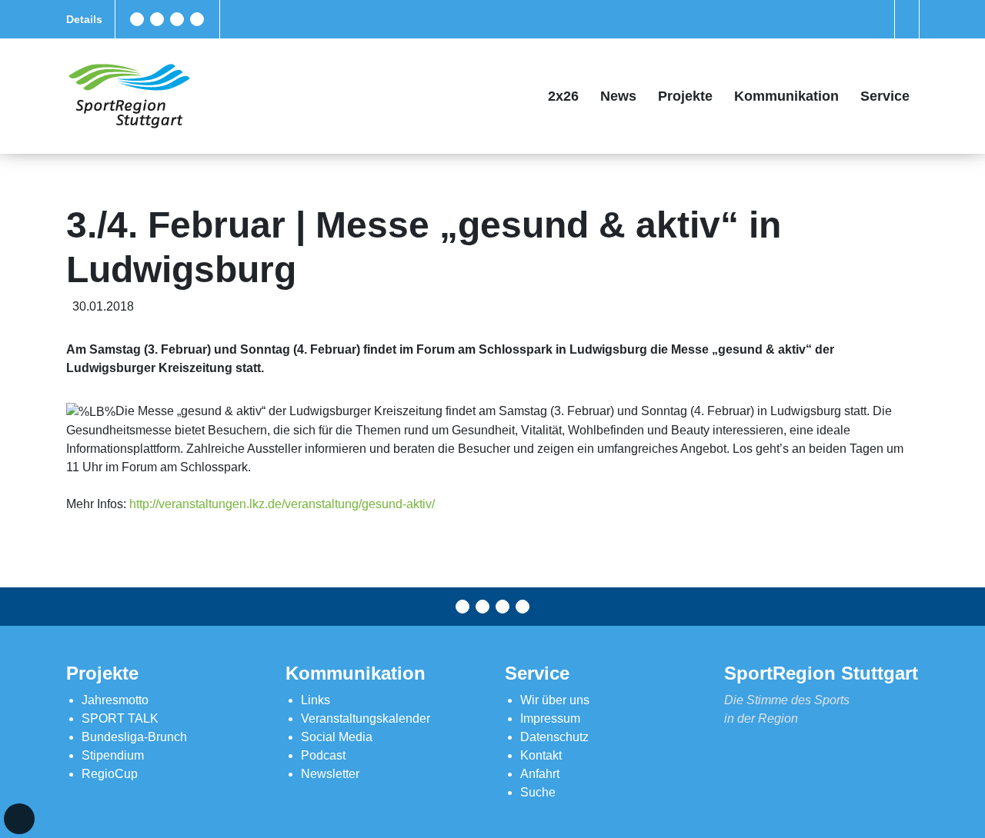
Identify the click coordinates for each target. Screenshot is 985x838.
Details (84, 19)
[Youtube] (197, 19)
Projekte (685, 96)
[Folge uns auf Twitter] (157, 19)
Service (885, 96)
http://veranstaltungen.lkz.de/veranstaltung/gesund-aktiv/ (282, 503)
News (618, 96)
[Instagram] (177, 19)
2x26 (563, 96)
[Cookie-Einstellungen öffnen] (19, 818)
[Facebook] (137, 19)
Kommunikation (786, 96)
